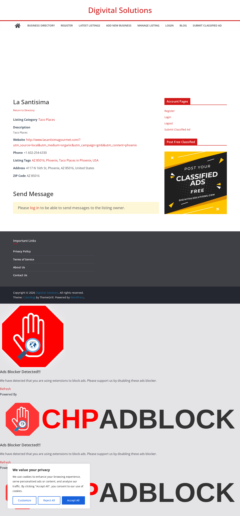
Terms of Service (23, 259)
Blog (183, 25)
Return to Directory (24, 110)
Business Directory (41, 25)
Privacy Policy (22, 251)
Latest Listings (89, 25)
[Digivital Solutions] (17, 25)
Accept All (73, 500)
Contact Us (20, 275)
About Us (19, 267)
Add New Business (118, 25)
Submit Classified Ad (207, 25)
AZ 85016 (38, 160)
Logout (168, 123)
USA (95, 160)
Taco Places (46, 120)
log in (34, 207)
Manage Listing (148, 25)
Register (67, 25)
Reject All (49, 500)
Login (169, 25)
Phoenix (52, 160)
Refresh (5, 389)
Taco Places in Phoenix (75, 160)
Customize (24, 500)
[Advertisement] (120, 70)
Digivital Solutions (120, 10)
